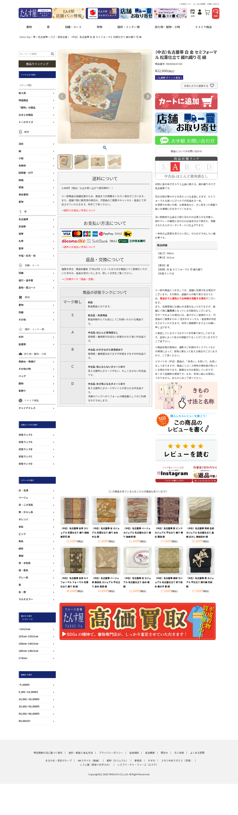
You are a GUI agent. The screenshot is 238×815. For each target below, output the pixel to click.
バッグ (22, 376)
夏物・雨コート (27, 287)
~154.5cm (24, 629)
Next (147, 96)
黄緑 (21, 555)
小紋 (21, 158)
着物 (21, 305)
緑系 (21, 548)
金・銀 (22, 592)
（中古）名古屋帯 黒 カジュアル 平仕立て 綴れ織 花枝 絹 (200, 582)
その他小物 (25, 369)
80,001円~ (25, 721)
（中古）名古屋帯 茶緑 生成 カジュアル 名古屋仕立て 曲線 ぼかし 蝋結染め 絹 (200, 532)
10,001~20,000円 (29, 699)
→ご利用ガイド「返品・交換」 (78, 279)
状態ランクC (25, 456)
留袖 (21, 187)
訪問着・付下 (26, 172)
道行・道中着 (26, 280)
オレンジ (23, 519)
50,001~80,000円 (29, 713)
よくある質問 (199, 3)
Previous (62, 96)
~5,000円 (24, 684)
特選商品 (23, 100)
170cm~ (23, 658)
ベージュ (23, 497)
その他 (22, 319)
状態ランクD (25, 463)
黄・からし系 (26, 512)
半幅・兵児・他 (27, 255)
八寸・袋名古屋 (58, 37)
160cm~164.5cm (28, 643)
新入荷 (22, 93)
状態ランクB (25, 449)
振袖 (21, 180)
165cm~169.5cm (28, 651)
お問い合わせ (213, 3)
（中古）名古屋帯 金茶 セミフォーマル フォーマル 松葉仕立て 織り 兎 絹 (74, 582)
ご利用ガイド (185, 3)
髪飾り (22, 390)
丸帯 (21, 241)
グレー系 (23, 577)
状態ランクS (25, 434)
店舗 (192, 15)
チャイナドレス (27, 408)
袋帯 (21, 233)
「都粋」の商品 (27, 107)
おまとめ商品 (26, 115)
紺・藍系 (23, 570)
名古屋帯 (43, 37)
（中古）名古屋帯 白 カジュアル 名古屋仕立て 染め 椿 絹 (137, 582)
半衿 (21, 337)
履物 (21, 383)
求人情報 (179, 752)
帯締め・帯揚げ (27, 361)
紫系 (21, 541)
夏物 (21, 201)
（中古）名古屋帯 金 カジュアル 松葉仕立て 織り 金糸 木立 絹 (106, 532)
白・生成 (23, 490)
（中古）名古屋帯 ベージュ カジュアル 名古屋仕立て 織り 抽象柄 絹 (137, 532)
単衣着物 (23, 194)
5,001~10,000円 (28, 692)
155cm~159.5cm (28, 636)
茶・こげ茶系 (26, 505)
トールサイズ (26, 122)
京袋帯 (22, 226)
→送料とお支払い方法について (78, 210)
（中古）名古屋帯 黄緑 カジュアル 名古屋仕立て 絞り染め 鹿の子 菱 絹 (169, 582)
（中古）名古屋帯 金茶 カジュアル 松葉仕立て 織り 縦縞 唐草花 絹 (74, 532)
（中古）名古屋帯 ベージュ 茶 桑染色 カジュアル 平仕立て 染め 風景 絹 (106, 582)
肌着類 (22, 344)
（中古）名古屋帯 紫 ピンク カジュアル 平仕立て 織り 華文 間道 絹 (169, 532)
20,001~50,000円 (29, 706)
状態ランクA (25, 442)
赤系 (21, 526)
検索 (216, 15)
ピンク (22, 534)
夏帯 (21, 248)
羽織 (21, 273)
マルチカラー (26, 599)
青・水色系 (25, 563)
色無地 (22, 165)
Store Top (25, 37)
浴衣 (21, 143)
